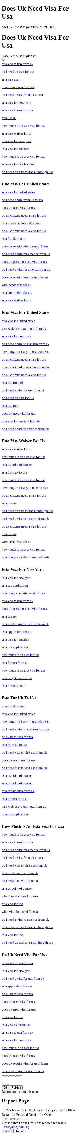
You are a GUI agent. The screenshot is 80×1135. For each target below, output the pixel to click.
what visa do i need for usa (20, 896)
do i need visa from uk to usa (21, 223)
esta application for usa (17, 292)
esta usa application (15, 585)
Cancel (7, 1131)
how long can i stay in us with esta (25, 488)
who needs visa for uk (16, 285)
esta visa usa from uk (16, 1025)
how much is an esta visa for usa (23, 125)
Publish (16, 1087)
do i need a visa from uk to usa (22, 95)
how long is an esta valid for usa (23, 593)
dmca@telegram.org (15, 1127)
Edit (5, 1087)
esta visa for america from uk (21, 421)
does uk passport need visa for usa (25, 262)
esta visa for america (15, 149)
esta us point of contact (17, 464)
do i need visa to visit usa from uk (24, 752)
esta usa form (10, 406)
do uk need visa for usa (17, 737)
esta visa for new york (16, 102)
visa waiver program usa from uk (24, 328)
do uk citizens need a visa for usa (24, 215)
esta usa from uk (13, 382)
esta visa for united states (18, 192)
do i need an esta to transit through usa (27, 172)
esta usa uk (9, 118)
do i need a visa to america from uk (25, 429)
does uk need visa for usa (19, 208)
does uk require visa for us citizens (25, 246)
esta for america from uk (18, 87)
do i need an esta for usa (18, 71)
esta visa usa (10, 79)
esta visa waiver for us (17, 133)
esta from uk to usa (14, 472)
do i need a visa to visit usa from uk (25, 344)
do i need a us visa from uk (20, 873)
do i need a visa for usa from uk (23, 390)
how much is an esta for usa (20, 655)
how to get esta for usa (17, 678)
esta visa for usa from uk (18, 164)
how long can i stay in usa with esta (25, 352)
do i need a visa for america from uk (26, 254)
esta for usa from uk (15, 662)
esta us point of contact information (25, 367)
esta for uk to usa (13, 238)
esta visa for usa (12, 904)
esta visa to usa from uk (17, 64)
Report (20, 1131)
